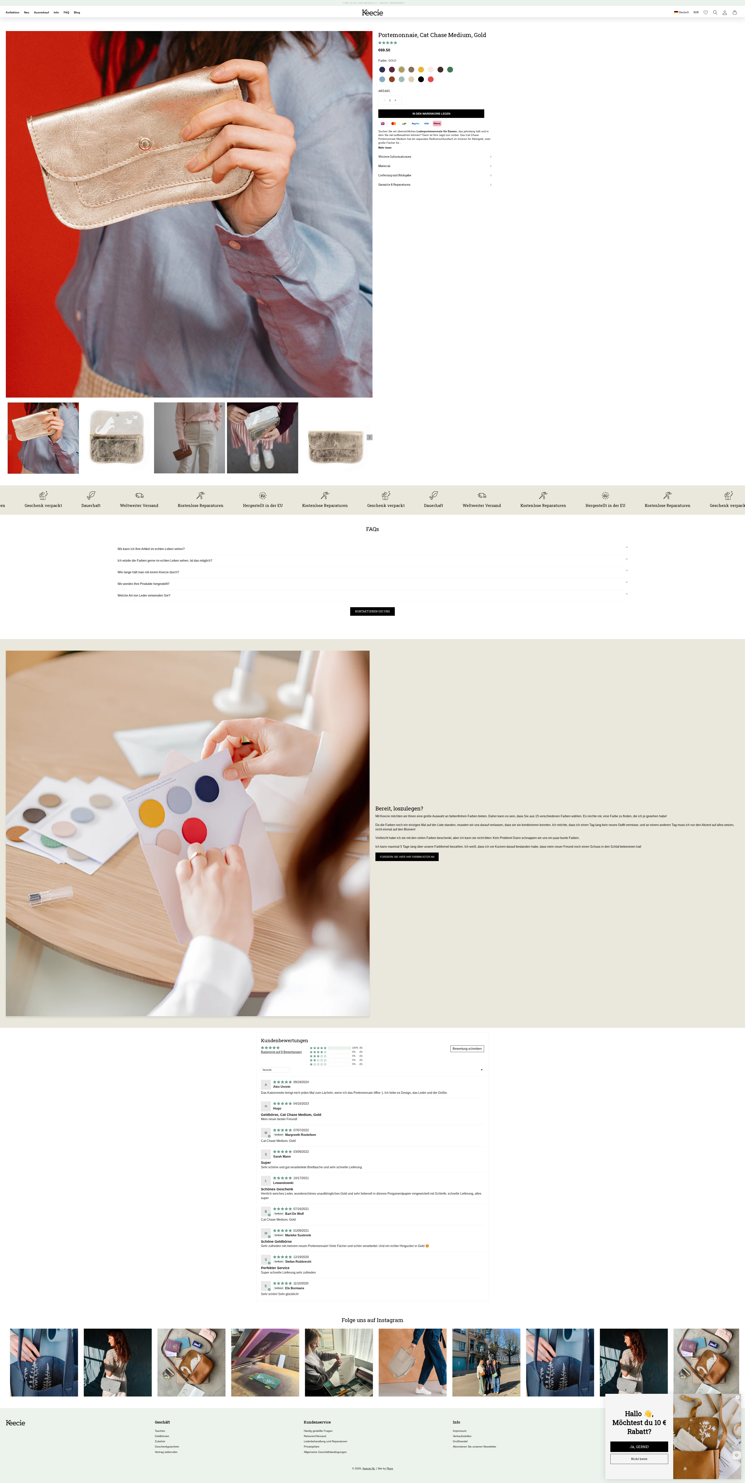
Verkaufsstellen (462, 1436)
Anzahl (384, 91)
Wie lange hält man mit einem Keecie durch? (148, 572)
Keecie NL (369, 1468)
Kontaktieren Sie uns (372, 611)
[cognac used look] (392, 79)
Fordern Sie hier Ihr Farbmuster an (407, 856)
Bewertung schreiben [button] (467, 1048)
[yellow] (421, 69)
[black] (421, 79)
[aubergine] (392, 69)
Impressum (460, 1430)
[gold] (402, 69)
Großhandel (460, 1441)
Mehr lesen (385, 147)
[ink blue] (382, 69)
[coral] (431, 79)
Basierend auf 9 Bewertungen (281, 1052)
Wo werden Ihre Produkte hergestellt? (143, 583)
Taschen (160, 1430)
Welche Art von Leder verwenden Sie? (144, 595)
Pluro (390, 1468)
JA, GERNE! (639, 1446)
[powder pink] (431, 69)
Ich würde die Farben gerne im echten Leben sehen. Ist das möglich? (165, 560)
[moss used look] (411, 69)
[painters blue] (382, 79)
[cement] (411, 79)
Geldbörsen (162, 1436)
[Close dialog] (738, 1397)
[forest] (450, 69)
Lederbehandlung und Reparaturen (325, 1441)
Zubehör (160, 1441)
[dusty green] (402, 79)
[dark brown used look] (440, 69)
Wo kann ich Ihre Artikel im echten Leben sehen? (151, 549)
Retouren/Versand (315, 1436)
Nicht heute (639, 1459)
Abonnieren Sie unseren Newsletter (474, 1446)
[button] (715, 12)
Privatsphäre (311, 1446)
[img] (283, 1082)
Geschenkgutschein (167, 1446)
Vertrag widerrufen (166, 1452)
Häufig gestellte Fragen (318, 1430)
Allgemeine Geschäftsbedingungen (325, 1452)
